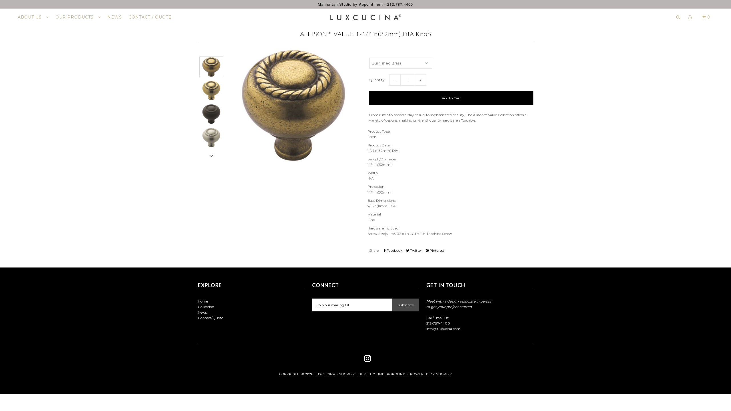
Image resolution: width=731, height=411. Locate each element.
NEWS (114, 17)
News (202, 312)
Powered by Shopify (431, 374)
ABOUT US (30, 17)
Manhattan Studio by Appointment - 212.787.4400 (365, 4)
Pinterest (436, 250)
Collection (206, 307)
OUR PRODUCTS (75, 17)
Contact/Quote (210, 318)
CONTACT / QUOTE (150, 17)
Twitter (415, 250)
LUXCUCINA (325, 374)
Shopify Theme (354, 374)
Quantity (377, 80)
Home (203, 301)
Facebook (394, 250)
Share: (374, 250)
